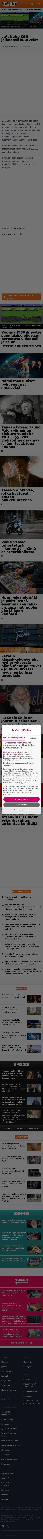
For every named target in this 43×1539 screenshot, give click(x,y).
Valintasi (33, 738)
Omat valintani (21, 805)
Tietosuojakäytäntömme (21, 810)
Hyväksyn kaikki (21, 799)
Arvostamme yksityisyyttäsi (14, 738)
